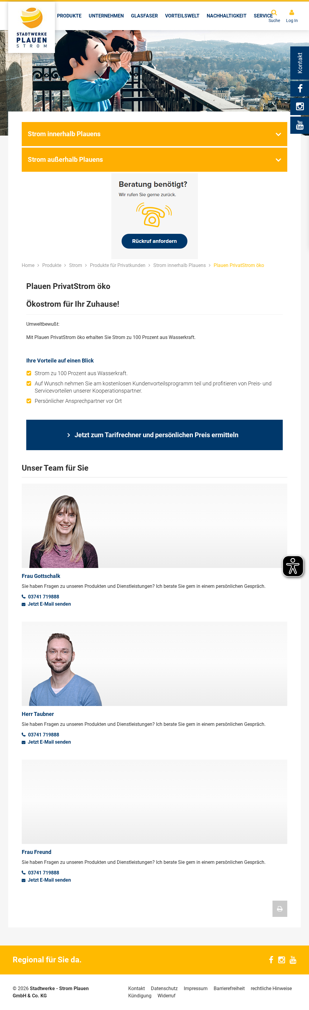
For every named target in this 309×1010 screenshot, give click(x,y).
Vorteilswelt (182, 16)
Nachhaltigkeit (227, 16)
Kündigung (139, 996)
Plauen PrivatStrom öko (239, 265)
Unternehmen (106, 16)
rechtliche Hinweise (271, 988)
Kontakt (136, 988)
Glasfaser (144, 16)
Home (28, 265)
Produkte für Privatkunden (117, 265)
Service (263, 16)
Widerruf (167, 996)
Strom (75, 265)
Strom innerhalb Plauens (64, 134)
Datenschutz (164, 988)
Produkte (69, 16)
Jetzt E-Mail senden (49, 604)
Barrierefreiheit (229, 988)
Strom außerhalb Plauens (65, 159)
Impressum (196, 988)
